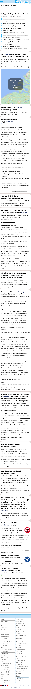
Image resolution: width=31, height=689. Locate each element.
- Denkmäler (4, 661)
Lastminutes (4, 651)
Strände (23, 130)
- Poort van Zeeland (6, 642)
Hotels (2, 647)
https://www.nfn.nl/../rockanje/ (22, 67)
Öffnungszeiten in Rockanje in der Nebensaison (15, 35)
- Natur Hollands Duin (22, 643)
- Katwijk (18, 647)
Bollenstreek (19, 642)
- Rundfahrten (5, 667)
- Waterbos (4, 645)
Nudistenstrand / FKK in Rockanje (12, 16)
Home (2, 619)
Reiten (15, 280)
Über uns (18, 676)
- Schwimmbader (5, 680)
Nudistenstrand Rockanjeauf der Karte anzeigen (16, 84)
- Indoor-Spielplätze (6, 671)
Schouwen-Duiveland (22, 657)
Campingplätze (5, 636)
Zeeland (18, 655)
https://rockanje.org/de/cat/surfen (14, 205)
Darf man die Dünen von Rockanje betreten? (15, 48)
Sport (2, 678)
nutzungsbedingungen (13, 685)
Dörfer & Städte (5, 674)
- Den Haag (19, 651)
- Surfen (3, 682)
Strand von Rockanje (8, 456)
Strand (6, 171)
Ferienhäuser (4, 638)
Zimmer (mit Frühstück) (7, 649)
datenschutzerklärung (21, 685)
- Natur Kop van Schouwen (20, 670)
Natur (2, 676)
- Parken (18, 629)
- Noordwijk (19, 645)
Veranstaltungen (20, 623)
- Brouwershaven (21, 660)
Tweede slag (19, 530)
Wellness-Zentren (6, 673)
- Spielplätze (4, 669)
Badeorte (3, 624)
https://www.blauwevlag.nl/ (19, 191)
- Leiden (18, 640)
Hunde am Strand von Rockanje (11, 46)
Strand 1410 (8, 563)
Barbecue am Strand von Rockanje (12, 37)
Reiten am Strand (7, 30)
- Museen (3, 659)
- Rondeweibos (5, 643)
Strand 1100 (8, 561)
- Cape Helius (4, 640)
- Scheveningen (20, 649)
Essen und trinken (21, 621)
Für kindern (4, 627)
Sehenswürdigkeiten (6, 658)
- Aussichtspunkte (6, 663)
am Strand (9, 122)
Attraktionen (4, 665)
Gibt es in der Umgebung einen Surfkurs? (14, 26)
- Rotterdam (19, 653)
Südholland (19, 638)
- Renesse (19, 658)
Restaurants (4, 425)
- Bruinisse (19, 662)
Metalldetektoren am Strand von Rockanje (14, 32)
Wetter (3, 629)
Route (17, 627)
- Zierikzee (19, 664)
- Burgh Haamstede (21, 668)
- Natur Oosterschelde (22, 666)
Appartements (5, 634)
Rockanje (7, 54)
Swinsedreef (8, 533)
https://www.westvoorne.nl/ (12, 379)
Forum (18, 633)
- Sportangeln (20, 619)
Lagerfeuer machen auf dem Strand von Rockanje (16, 39)
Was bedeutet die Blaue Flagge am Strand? (14, 23)
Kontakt (18, 680)
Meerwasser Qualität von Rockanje (12, 28)
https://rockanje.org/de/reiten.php (10, 287)
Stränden (20, 528)
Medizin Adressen (21, 631)
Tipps (2, 626)
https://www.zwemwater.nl (8, 222)
